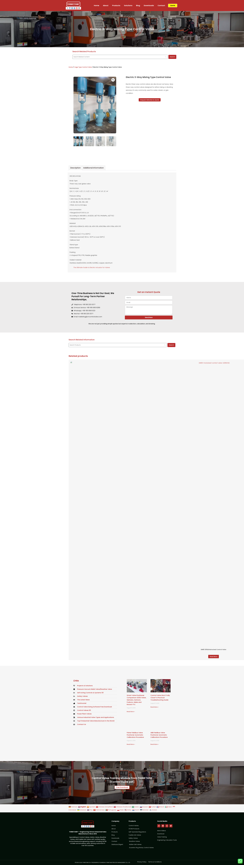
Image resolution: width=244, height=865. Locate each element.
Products (116, 5)
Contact (161, 5)
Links (76, 680)
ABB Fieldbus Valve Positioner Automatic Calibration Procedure (159, 735)
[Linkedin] (162, 825)
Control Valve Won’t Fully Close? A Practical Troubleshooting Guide (160, 697)
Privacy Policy (141, 862)
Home (96, 5)
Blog (138, 5)
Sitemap (114, 849)
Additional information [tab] (93, 168)
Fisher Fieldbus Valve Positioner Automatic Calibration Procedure (135, 735)
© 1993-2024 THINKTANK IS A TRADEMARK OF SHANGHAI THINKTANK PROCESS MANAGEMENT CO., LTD (102, 862)
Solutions (128, 5)
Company (115, 821)
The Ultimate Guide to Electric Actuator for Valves (91, 267)
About (105, 5)
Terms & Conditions (155, 862)
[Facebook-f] (158, 825)
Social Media (162, 821)
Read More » (131, 712)
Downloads (149, 5)
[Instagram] (166, 825)
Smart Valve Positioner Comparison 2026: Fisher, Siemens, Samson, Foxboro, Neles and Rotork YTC (136, 700)
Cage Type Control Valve (83, 67)
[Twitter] (170, 825)
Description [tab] (75, 168)
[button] (113, 80)
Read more (213, 657)
